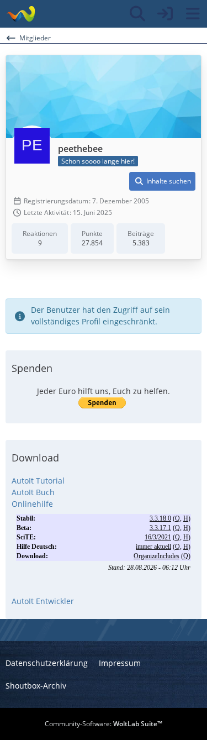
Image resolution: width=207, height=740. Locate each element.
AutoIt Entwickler (43, 601)
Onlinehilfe (32, 503)
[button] (162, 181)
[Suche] (137, 14)
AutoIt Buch (33, 492)
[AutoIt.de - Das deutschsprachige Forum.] (20, 14)
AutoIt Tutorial (38, 480)
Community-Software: (103, 723)
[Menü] (193, 14)
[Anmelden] (165, 14)
